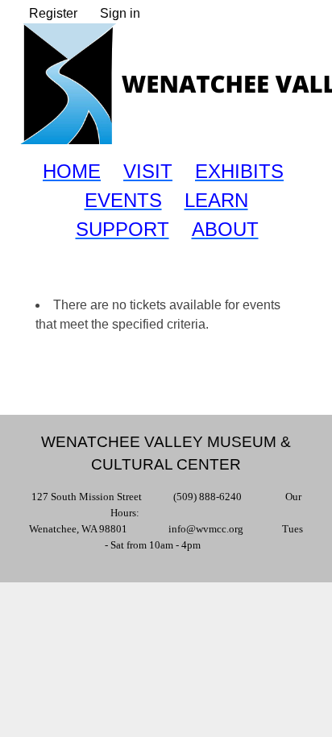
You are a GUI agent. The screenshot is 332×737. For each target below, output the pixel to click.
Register (53, 13)
